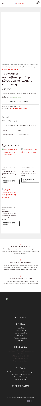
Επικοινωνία (20, 340)
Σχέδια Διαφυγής (20, 379)
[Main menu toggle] (3, 3)
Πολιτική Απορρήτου (20, 338)
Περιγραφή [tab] (5, 117)
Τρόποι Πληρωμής (20, 330)
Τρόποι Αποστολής (21, 333)
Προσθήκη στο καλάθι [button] (9, 182)
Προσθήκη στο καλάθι (19, 101)
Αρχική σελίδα (6, 64)
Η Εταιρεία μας (20, 328)
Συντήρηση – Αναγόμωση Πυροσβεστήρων (20, 372)
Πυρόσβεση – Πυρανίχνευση (20, 374)
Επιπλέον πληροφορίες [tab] (9, 121)
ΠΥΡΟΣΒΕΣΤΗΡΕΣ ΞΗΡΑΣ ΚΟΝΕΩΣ (20, 64)
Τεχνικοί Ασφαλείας (20, 377)
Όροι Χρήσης (20, 335)
